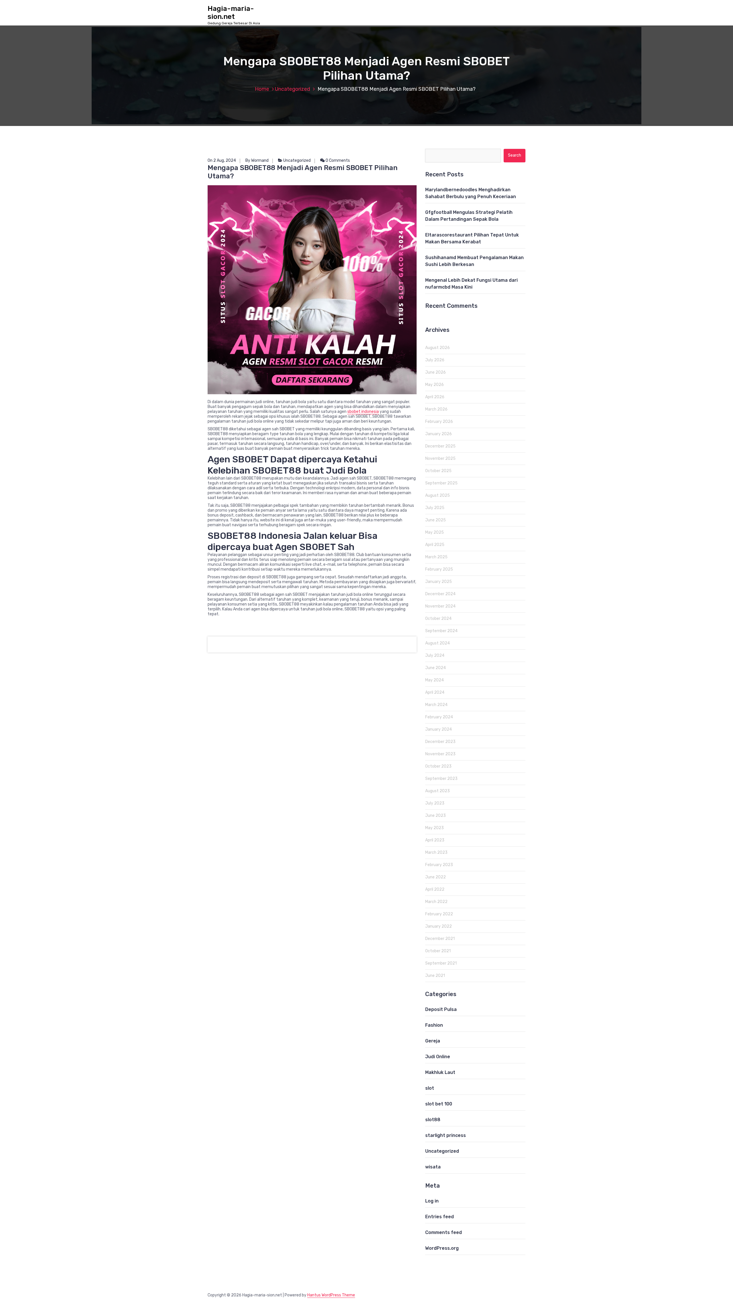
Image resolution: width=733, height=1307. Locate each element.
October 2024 (438, 618)
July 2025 (434, 507)
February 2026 (439, 421)
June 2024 (435, 667)
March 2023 (436, 852)
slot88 (432, 1119)
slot (429, 1088)
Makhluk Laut (440, 1072)
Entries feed (439, 1216)
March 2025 (436, 557)
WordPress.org (442, 1248)
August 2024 (437, 643)
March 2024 (436, 704)
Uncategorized (292, 89)
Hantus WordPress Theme (331, 1295)
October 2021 (438, 951)
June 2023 (435, 815)
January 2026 (438, 433)
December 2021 (440, 938)
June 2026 (435, 372)
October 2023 (438, 766)
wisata (433, 1167)
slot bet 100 (438, 1104)
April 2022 (434, 889)
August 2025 (437, 495)
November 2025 (440, 458)
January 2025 (438, 581)
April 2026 (434, 397)
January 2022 (438, 926)
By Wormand (257, 160)
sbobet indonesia (363, 411)
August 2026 (437, 347)
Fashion (434, 1025)
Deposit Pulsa (441, 1009)
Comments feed (443, 1232)
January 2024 (438, 729)
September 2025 (441, 483)
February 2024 (439, 717)
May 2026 (434, 384)
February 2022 (439, 914)
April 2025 (434, 544)
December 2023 (440, 741)
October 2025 (438, 470)
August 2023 (437, 790)
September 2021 (441, 963)
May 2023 (434, 827)
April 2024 (434, 692)
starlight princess (445, 1135)
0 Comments (337, 160)
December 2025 (440, 446)
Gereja (432, 1041)
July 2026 (434, 360)
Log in (432, 1201)
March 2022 (436, 901)
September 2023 (441, 778)
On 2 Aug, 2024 (222, 160)
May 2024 (434, 680)
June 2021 (435, 975)
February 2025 (439, 569)
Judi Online (437, 1056)
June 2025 (435, 520)
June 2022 (435, 877)
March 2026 (436, 409)
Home (262, 89)
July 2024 (434, 655)
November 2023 (440, 754)
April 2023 (434, 840)
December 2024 (440, 594)
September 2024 (441, 630)
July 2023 (434, 803)
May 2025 (434, 532)
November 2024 (440, 606)
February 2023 (439, 864)
